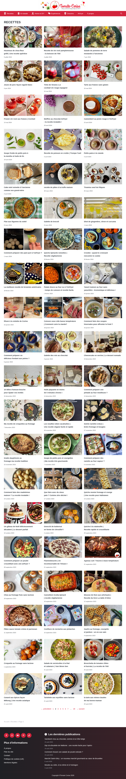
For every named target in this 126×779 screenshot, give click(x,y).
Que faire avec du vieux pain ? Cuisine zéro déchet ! (56, 493)
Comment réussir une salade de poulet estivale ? (64, 752)
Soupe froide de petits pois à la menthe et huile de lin (16, 154)
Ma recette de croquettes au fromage (19, 424)
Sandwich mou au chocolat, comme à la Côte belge (65, 739)
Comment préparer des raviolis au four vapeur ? (94, 459)
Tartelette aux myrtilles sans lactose (59, 698)
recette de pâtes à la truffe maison (58, 187)
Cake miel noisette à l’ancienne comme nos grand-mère (17, 188)
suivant (80, 709)
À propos (90, 14)
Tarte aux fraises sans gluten (96, 85)
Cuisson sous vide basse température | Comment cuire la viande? (60, 322)
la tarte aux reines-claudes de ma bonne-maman (95, 699)
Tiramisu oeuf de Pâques (94, 187)
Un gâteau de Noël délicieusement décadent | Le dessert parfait (18, 528)
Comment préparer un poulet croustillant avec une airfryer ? (17, 562)
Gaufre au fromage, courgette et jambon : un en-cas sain (96, 630)
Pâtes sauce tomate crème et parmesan (20, 629)
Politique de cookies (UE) (14, 759)
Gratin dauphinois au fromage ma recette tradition (16, 459)
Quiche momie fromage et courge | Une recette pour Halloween (98, 493)
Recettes (14, 722)
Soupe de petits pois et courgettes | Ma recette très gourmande (58, 459)
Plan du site (8, 752)
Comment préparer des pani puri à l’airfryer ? (23, 253)
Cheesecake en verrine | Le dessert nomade (102, 356)
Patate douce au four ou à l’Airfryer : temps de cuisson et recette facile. (59, 288)
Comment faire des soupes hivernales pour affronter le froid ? (98, 322)
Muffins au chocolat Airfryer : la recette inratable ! (55, 120)
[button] (121, 13)
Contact (7, 755)
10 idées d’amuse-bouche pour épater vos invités (14, 391)
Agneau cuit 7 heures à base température (101, 561)
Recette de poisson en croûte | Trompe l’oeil (62, 153)
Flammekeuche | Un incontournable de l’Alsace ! (56, 562)
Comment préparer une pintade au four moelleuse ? (95, 391)
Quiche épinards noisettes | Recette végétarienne (55, 254)
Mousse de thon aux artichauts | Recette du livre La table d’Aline (97, 596)
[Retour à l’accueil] (63, 5)
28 (74, 709)
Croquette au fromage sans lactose (18, 663)
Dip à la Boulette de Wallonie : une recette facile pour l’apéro (68, 745)
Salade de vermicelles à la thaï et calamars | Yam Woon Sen (56, 664)
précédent (46, 709)
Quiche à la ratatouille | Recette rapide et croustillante (96, 528)
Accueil (6, 722)
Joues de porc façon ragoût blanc (18, 85)
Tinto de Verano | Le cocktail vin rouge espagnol (55, 86)
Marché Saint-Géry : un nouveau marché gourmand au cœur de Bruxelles (73, 758)
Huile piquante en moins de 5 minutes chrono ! (54, 391)
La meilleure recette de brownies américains (22, 287)
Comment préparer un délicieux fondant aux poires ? (16, 357)
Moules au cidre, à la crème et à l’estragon (61, 765)
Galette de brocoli (51, 222)
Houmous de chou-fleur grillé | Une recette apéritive (15, 52)
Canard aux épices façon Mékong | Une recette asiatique (17, 699)
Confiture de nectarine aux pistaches (59, 629)
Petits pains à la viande (93, 153)
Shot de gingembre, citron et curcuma (100, 222)
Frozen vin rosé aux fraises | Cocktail (19, 119)
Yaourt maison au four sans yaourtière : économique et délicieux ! (100, 288)
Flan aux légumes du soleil (15, 222)
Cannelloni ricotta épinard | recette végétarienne (55, 596)
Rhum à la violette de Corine (16, 321)
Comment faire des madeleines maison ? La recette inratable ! (17, 493)
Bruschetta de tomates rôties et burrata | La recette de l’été (96, 664)
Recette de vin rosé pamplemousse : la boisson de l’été (59, 52)
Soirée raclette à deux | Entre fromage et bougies (94, 425)
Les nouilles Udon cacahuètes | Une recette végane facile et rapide (58, 425)
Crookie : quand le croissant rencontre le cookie (96, 254)
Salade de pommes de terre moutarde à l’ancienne (95, 52)
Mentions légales (10, 763)
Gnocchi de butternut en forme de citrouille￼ (54, 528)
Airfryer (80, 14)
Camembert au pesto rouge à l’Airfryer (100, 119)
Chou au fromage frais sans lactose (19, 595)
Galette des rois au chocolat (56, 356)
